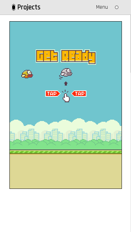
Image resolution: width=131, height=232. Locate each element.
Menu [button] (102, 7)
